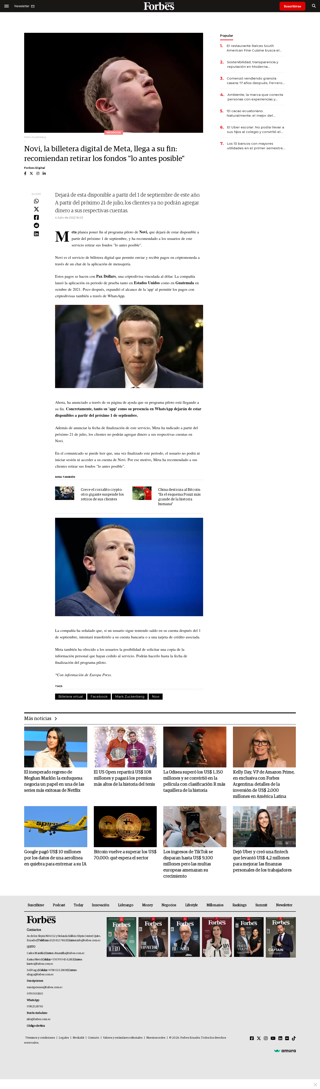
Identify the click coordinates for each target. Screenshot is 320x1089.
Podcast (59, 905)
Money (147, 905)
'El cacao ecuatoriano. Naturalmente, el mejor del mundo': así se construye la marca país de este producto (256, 113)
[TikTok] (294, 1038)
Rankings (239, 905)
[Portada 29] (185, 937)
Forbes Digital (34, 167)
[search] (314, 6)
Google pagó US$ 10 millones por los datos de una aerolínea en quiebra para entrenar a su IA (55, 858)
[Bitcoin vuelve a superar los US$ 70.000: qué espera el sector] (125, 826)
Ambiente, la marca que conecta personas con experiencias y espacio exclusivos (255, 97)
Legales (64, 1037)
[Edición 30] (153, 937)
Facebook (99, 696)
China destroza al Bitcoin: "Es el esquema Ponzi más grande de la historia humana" (179, 497)
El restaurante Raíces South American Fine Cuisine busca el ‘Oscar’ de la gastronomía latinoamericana (253, 48)
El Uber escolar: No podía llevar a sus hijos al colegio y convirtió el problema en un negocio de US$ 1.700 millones (255, 129)
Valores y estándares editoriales (123, 1037)
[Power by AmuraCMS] (285, 1050)
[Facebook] (36, 218)
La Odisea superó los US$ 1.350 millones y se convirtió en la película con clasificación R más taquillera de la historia (194, 781)
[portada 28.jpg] (217, 937)
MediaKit (78, 1037)
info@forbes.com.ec (88, 940)
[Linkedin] (36, 234)
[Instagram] (266, 1038)
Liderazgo (125, 905)
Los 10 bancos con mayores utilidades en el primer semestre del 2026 (255, 145)
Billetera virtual (70, 696)
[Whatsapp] (36, 201)
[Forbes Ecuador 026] (280, 937)
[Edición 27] (249, 937)
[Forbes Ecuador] (160, 6)
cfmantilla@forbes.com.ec (69, 953)
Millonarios (215, 905)
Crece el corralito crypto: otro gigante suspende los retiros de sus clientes (102, 494)
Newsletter (284, 905)
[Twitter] (36, 209)
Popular (226, 35)
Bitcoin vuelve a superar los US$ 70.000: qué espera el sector (125, 855)
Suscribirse (292, 6)
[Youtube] (273, 1038)
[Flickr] (287, 1038)
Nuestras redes (155, 1037)
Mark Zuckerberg (129, 696)
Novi (155, 696)
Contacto (93, 1037)
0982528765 (35, 1006)
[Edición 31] (121, 937)
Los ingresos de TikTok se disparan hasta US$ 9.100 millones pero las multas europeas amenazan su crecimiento (188, 864)
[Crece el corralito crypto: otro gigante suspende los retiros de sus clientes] (64, 493)
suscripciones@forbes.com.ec (44, 987)
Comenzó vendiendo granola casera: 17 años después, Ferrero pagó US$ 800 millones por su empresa (254, 80)
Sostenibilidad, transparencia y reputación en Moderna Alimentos (252, 64)
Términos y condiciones (40, 1037)
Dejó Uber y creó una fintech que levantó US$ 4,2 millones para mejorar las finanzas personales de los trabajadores (262, 861)
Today (78, 905)
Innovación (100, 905)
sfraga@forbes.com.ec (40, 974)
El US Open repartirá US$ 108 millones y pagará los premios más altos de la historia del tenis (124, 778)
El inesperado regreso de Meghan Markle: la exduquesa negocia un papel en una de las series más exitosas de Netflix (54, 781)
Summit (261, 905)
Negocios (169, 905)
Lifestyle (191, 905)
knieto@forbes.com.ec (40, 964)
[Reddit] (36, 226)
